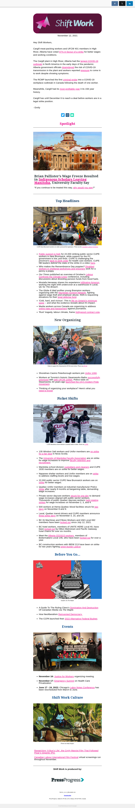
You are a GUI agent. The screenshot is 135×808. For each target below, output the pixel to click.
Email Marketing (62, 806)
